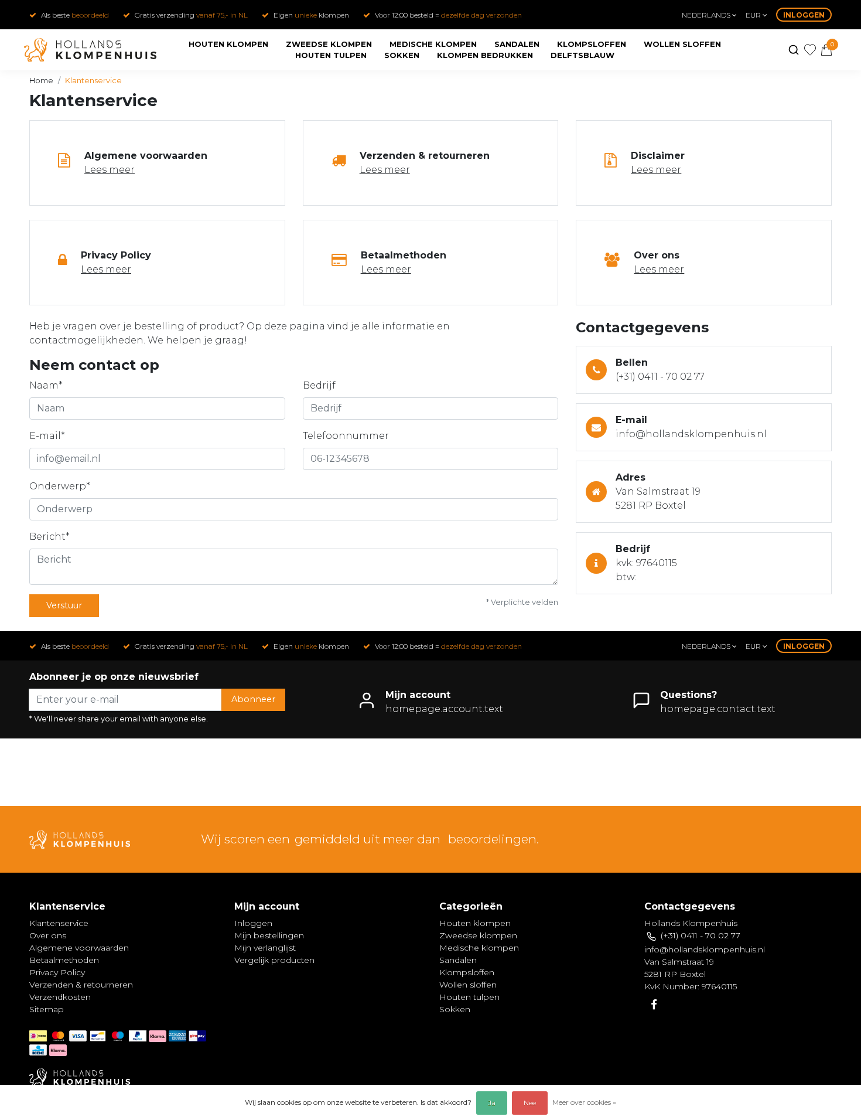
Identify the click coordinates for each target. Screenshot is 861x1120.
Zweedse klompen (329, 44)
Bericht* (49, 536)
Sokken (401, 55)
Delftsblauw (582, 55)
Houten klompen (228, 44)
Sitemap (46, 1009)
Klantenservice (93, 80)
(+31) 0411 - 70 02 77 (660, 376)
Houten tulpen (331, 55)
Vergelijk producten (274, 960)
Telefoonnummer (346, 435)
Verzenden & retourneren (81, 984)
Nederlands (707, 15)
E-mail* (47, 435)
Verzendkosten (60, 997)
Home (41, 80)
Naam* (46, 385)
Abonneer (253, 699)
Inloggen (804, 15)
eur (754, 15)
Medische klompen (433, 44)
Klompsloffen (591, 44)
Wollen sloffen (682, 44)
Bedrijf (319, 385)
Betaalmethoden (64, 960)
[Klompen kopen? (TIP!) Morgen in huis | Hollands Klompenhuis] (90, 50)
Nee (530, 1102)
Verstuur (64, 605)
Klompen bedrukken (485, 55)
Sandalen (516, 44)
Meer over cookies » (584, 1102)
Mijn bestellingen (269, 935)
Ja (492, 1102)
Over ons (47, 935)
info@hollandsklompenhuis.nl (691, 434)
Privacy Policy (57, 972)
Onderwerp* (59, 486)
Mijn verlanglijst (265, 947)
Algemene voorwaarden (79, 947)
